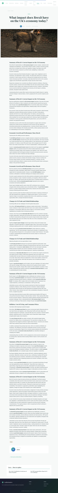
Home (7, 3)
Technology (49, 3)
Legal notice (46, 483)
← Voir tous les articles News (15, 456)
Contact (45, 485)
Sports (45, 3)
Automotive (11, 3)
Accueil (9, 10)
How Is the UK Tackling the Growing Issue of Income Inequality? (18, 472)
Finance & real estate (25, 3)
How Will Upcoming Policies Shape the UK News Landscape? (39, 472)
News (38, 3)
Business (17, 3)
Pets (41, 3)
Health (30, 3)
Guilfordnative (8, 482)
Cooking (21, 3)
